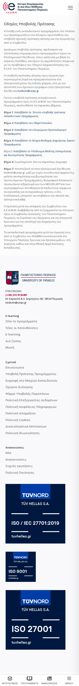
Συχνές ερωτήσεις (19, 466)
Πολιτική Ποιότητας (19, 472)
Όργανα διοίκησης (19, 387)
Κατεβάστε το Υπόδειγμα (29, 151)
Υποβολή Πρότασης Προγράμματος (30, 374)
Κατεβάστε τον (33, 123)
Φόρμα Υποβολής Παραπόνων (27, 394)
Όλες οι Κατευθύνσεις (21, 328)
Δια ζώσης (13, 341)
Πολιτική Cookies (17, 420)
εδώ (22, 199)
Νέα (8, 453)
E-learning (12, 334)
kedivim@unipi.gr (28, 91)
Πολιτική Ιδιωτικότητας (22, 433)
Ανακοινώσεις (15, 459)
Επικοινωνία (14, 367)
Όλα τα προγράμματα (21, 321)
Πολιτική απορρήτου (20, 413)
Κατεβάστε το (34, 114)
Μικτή (9, 347)
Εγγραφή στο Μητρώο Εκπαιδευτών (31, 380)
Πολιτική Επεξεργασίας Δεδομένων (31, 400)
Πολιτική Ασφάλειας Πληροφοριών (31, 407)
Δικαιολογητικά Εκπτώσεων (25, 426)
